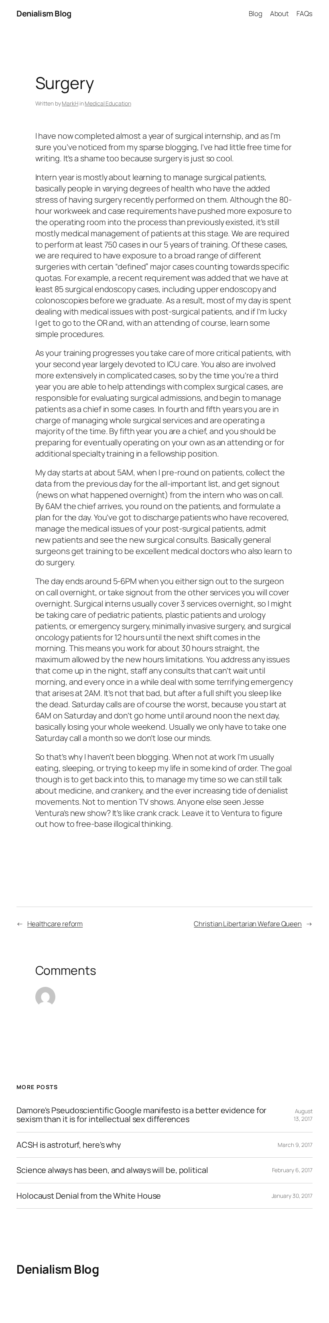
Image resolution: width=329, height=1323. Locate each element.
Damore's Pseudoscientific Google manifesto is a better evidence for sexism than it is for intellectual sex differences (141, 1115)
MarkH (70, 103)
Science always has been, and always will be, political (112, 1170)
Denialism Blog (43, 13)
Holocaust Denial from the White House (88, 1195)
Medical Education (108, 103)
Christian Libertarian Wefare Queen (248, 923)
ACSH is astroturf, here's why (68, 1144)
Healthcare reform (55, 923)
